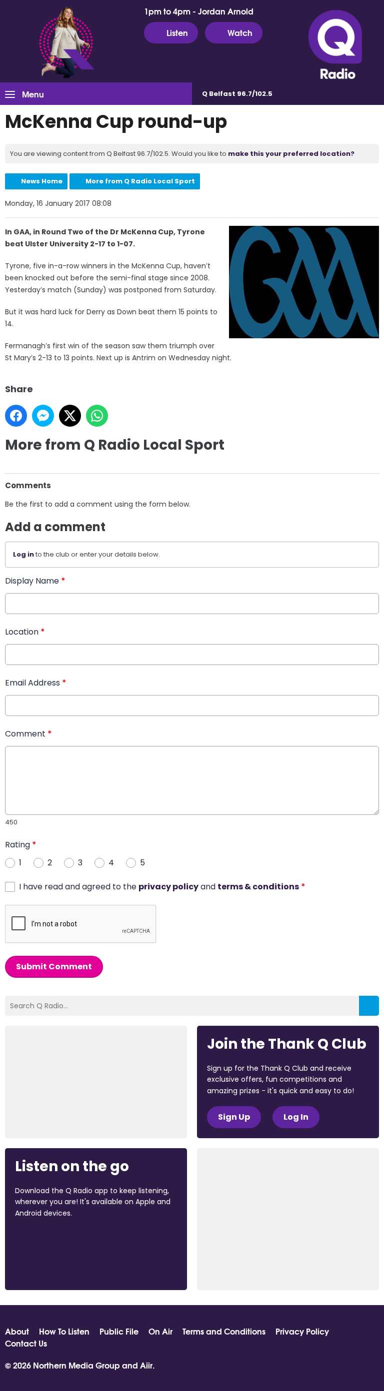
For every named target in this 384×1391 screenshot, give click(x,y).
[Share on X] (70, 416)
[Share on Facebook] (16, 416)
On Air (160, 1331)
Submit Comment (54, 966)
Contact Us (26, 1343)
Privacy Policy (302, 1331)
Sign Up (234, 1117)
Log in (23, 554)
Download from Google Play (53, 1265)
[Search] (369, 1006)
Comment (28, 733)
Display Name (35, 581)
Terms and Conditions (224, 1331)
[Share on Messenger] (43, 416)
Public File (119, 1331)
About (17, 1331)
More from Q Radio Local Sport (140, 181)
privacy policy (168, 886)
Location (25, 632)
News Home (41, 181)
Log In (296, 1117)
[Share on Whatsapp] (97, 416)
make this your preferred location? (291, 153)
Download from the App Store (54, 1240)
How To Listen (64, 1331)
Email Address (35, 683)
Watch (240, 32)
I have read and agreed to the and (162, 886)
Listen (177, 32)
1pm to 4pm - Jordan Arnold (199, 11)
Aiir (146, 1365)
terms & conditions (258, 886)
